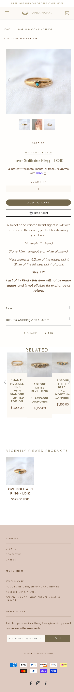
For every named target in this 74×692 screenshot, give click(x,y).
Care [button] (9, 308)
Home (6, 29)
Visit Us (11, 549)
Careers (11, 559)
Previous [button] (14, 80)
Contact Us (14, 554)
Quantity (38, 181)
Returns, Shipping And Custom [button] (27, 319)
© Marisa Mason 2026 (38, 653)
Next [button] (71, 80)
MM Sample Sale (38, 152)
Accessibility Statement (22, 591)
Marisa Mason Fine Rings (35, 29)
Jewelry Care (15, 581)
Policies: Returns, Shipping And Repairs (32, 586)
